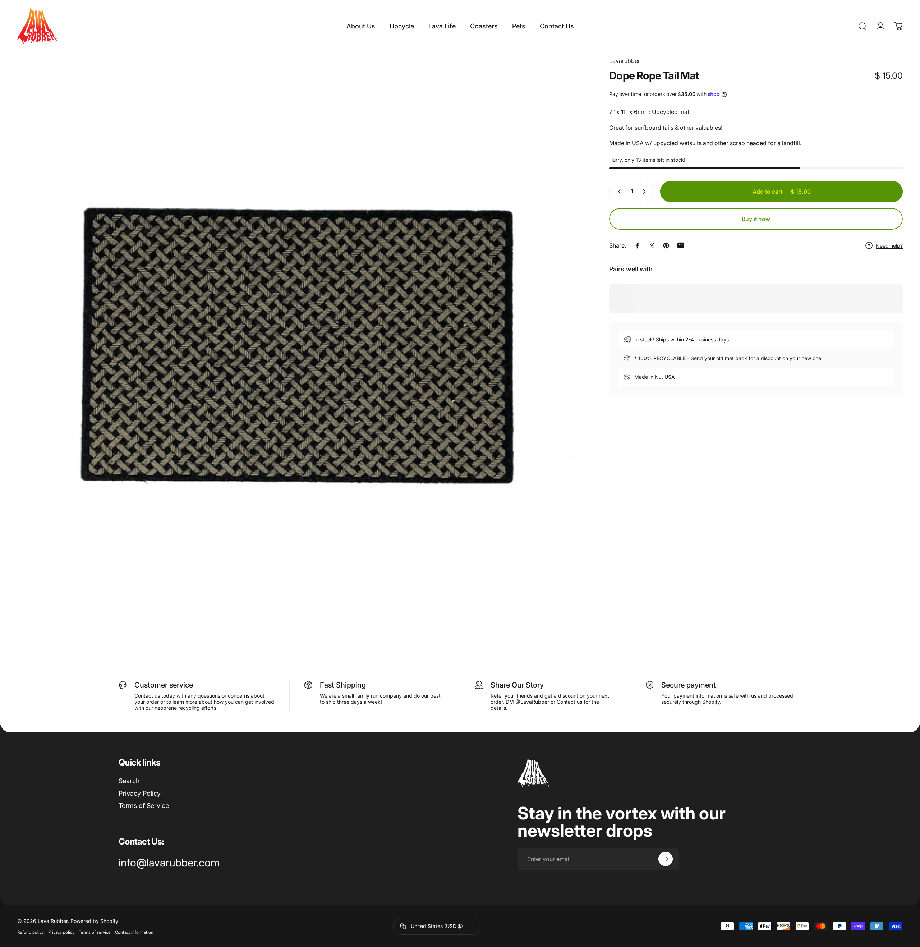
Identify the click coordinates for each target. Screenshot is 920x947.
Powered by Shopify (94, 921)
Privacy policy (61, 932)
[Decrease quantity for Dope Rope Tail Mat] (618, 191)
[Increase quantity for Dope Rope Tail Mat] (646, 191)
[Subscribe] (665, 859)
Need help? (889, 246)
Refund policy (30, 932)
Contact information (134, 932)
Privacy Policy (140, 793)
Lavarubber (624, 60)
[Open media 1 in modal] (302, 341)
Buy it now (756, 218)
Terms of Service (144, 805)
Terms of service (95, 932)
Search (129, 781)
